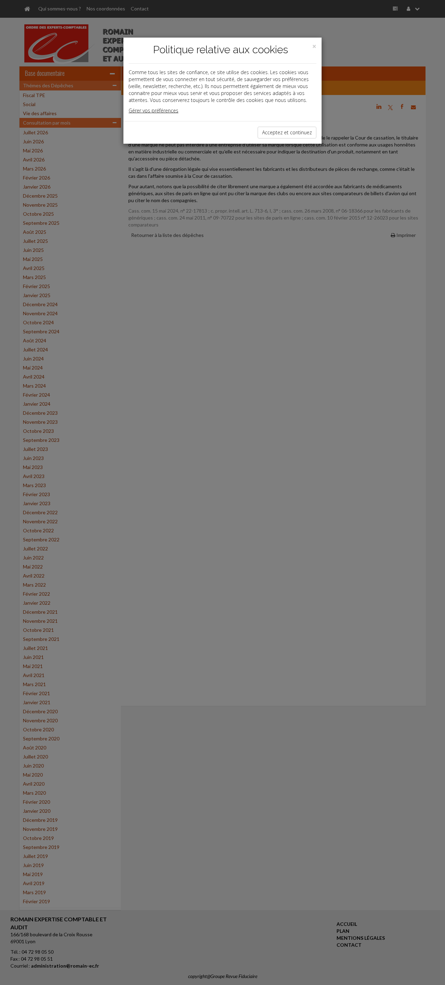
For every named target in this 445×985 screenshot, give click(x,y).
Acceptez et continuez (287, 132)
